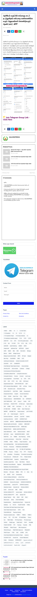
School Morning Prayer (9, 479)
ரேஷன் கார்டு (17, 545)
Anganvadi (6, 348)
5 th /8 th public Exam (23, 340)
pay (30, 441)
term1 (5, 517)
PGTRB (5, 451)
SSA (14, 497)
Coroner (21, 376)
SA (31, 472)
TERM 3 (29, 515)
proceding (9, 454)
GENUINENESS (17, 398)
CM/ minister (15, 368)
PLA (21, 451)
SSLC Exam (6, 499)
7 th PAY (13, 343)
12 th (20, 338)
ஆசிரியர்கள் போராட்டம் (9, 542)
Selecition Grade (7, 487)
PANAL (16, 441)
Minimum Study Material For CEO (11, 426)
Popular (5, 557)
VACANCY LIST (7, 537)
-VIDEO (5, 330)
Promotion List (7, 456)
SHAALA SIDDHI (24, 487)
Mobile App (24, 426)
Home (6, 590)
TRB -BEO (6, 527)
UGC (17, 532)
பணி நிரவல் (27, 542)
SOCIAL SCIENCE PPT (9, 492)
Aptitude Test (14, 348)
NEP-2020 (6, 434)
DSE (20, 386)
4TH (15, 340)
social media (19, 492)
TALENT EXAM (21, 504)
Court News (16, 378)
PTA (21, 456)
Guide (25, 401)
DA (17, 381)
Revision (6, 472)
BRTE (19, 356)
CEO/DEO (6, 363)
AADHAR (6, 346)
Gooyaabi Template (26, 594)
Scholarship (19, 474)
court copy (27, 376)
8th (26, 343)
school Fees (21, 477)
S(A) (28, 472)
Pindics (16, 451)
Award (27, 348)
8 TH (22, 343)
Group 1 (20, 401)
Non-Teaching (22, 436)
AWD (5, 351)
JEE (5, 414)
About (11, 590)
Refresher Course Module (9, 464)
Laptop (27, 416)
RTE (22, 472)
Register (19, 464)
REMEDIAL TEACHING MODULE (11, 467)
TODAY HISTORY (7, 525)
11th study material (20, 335)
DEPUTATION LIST (19, 383)
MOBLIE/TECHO (7, 429)
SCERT (8, 474)
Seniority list (16, 487)
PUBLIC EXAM (27, 456)
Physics (11, 451)
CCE (23, 358)
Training (19, 525)
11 (24, 333)
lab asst (16, 416)
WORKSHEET (18, 540)
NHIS (28, 434)
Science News (7, 484)
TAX (23, 509)
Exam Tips (15, 396)
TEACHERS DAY (7, 512)
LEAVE (16, 419)
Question (16, 459)
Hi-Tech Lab (22, 404)
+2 (14, 330)
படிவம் (22, 542)
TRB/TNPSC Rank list (18, 530)
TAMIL (28, 504)
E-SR (5, 388)
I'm (26, 406)
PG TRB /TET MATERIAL (25, 449)
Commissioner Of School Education (12, 371)
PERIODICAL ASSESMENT (22, 446)
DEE (20, 381)
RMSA (17, 472)
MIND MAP (27, 424)
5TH (31, 340)
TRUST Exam (7, 532)
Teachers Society (17, 512)
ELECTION (15, 391)
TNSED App (12, 522)
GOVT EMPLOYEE (8, 401)
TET (9, 517)
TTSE (13, 532)
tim (4, 520)
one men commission (9, 439)
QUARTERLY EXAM (8, 459)
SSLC (26, 497)
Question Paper (24, 459)
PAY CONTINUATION (8, 444)
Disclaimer (21, 316)
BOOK (10, 353)
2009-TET (6, 340)
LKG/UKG (6, 421)
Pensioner (11, 446)
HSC (13, 406)
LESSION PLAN (23, 419)
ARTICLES (21, 348)
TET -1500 (14, 517)
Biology (29, 351)
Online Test (25, 439)
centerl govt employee (9, 361)
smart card (10, 489)
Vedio (5, 540)
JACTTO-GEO (29, 411)
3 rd (11, 340)
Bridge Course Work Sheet (10, 356)
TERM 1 (18, 515)
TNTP (25, 522)
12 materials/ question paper (10, 338)
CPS (29, 378)
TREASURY (27, 530)
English (16, 393)
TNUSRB (31, 522)
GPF (15, 401)
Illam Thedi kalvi (26, 409)
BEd (14, 351)
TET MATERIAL (22, 517)
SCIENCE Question (24, 484)
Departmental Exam (8, 383)
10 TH (20, 333)
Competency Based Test (9, 373)
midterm (20, 424)
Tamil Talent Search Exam (10, 509)
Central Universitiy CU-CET (22, 361)
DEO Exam (25, 381)
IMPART (5, 411)
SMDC (20, 489)
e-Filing (25, 386)
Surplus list (27, 502)
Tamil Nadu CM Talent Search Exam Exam (13, 507)
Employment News (8, 393)
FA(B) (25, 396)
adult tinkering (13, 346)
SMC (16, 489)
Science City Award (14, 482)
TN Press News (18, 520)
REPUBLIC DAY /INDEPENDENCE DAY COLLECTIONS (16, 469)
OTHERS (6, 441)
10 (16, 333)
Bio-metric (23, 351)
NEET (28, 431)
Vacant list (15, 537)
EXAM (9, 396)
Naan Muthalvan (8, 431)
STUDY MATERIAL (20, 499)
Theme (12, 594)
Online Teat (18, 439)
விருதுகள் (24, 545)
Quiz (17, 462)
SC (4, 474)
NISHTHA (6, 436)
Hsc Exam (18, 406)
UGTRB (21, 532)
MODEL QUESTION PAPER (19, 429)
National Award (21, 431)
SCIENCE (6, 482)
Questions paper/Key (9, 462)
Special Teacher (7, 497)
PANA (11, 441)
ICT (29, 406)
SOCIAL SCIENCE (28, 492)
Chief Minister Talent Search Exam (12, 366)
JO (8, 414)
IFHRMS (14, 409)
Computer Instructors (22, 373)
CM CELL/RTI (7, 368)
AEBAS (20, 346)
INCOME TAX (12, 411)
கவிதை (17, 542)
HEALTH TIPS (14, 404)
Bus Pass (6, 358)
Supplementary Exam (18, 502)
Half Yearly (6, 404)
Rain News (22, 462)
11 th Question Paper (9, 335)
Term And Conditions (24, 313)
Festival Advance (8, 398)
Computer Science (8, 376)
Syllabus (6, 504)
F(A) (21, 396)
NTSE (28, 436)
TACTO (14, 504)
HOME (8, 406)
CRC (5, 381)
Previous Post (6, 172)
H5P (29, 401)
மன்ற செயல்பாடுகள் (8, 545)
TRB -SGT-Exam (7, 530)
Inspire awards (21, 411)
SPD (17, 494)
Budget (29, 356)
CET (11, 363)
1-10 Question (7, 333)
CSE (9, 381)
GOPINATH (28, 398)
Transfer (25, 525)
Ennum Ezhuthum (24, 393)
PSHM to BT (15, 456)
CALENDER (12, 358)
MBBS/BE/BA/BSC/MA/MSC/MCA (23, 421)
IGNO (19, 409)
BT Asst (24, 356)
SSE (22, 497)
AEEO (25, 346)
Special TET (22, 494)
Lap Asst (22, 416)
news (12, 434)
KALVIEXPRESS (14, 137)
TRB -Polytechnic (22, 527)
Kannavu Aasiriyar (8, 416)
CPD (25, 378)
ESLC (5, 396)
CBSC (18, 358)
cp (21, 378)
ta (10, 504)
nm (11, 436)
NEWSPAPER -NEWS (20, 434)
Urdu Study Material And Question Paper (13, 535)
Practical (30, 451)
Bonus (5, 353)
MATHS (12, 421)
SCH (13, 474)
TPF (14, 525)
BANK (9, 351)
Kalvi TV (22, 414)
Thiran (29, 517)
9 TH (30, 343)
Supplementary (7, 502)
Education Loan (11, 388)
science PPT (15, 484)
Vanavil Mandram (24, 537)
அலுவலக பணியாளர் (27, 540)
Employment (27, 391)
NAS (15, 431)
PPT (25, 451)
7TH (18, 343)
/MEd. (10, 330)
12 (27, 335)
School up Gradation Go (22, 479)
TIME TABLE (10, 520)
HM (5, 406)
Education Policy (21, 388)
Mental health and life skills (10, 424)
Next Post (32, 172)
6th (9, 343)
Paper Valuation (23, 441)
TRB (30, 525)
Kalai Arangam (14, 414)
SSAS (18, 497)
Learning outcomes (8, 419)
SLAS (5, 489)
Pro (5, 454)
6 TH (5, 343)
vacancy (26, 535)
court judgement (8, 378)
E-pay (30, 386)
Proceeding (16, 454)
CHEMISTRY (17, 363)
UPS (26, 532)
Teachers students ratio (9, 515)
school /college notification (10, 477)
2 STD (29, 338)
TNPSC (5, 522)
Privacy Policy (6, 313)
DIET (27, 383)
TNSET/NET (19, 522)
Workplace (11, 540)
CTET (13, 381)
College (27, 368)
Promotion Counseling (26, 454)
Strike (12, 499)
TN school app (27, 520)
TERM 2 (24, 515)
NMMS (15, 436)
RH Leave (12, 472)
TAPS (19, 509)
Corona (16, 376)
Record (28, 462)
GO (23, 398)
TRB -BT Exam (13, 527)
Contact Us (5, 316)
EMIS (21, 391)
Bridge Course (16, 353)
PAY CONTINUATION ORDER (21, 444)
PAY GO (5, 446)
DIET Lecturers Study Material (10, 386)
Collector (22, 368)
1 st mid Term (23, 330)
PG (17, 449)
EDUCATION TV (7, 391)
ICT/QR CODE (7, 409)
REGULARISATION (27, 464)
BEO (18, 351)
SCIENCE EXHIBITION (26, 482)
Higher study (29, 404)
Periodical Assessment (9, 449)
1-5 (13, 333)
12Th (25, 338)
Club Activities (25, 366)
